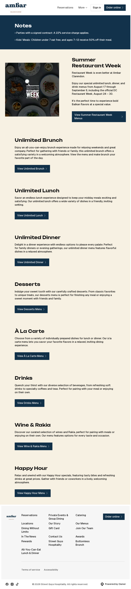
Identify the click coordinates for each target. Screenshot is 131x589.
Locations (27, 523)
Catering (81, 515)
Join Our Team (84, 528)
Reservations (65, 7)
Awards (80, 536)
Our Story (54, 523)
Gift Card (54, 528)
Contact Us (55, 536)
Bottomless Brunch (83, 543)
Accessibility (51, 569)
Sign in (97, 7)
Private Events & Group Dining (58, 517)
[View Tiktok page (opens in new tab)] (17, 584)
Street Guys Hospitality (56, 543)
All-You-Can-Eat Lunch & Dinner (31, 551)
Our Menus (82, 523)
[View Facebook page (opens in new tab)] (7, 584)
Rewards (26, 541)
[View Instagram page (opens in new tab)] (12, 584)
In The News (28, 536)
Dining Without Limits (30, 530)
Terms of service (30, 569)
